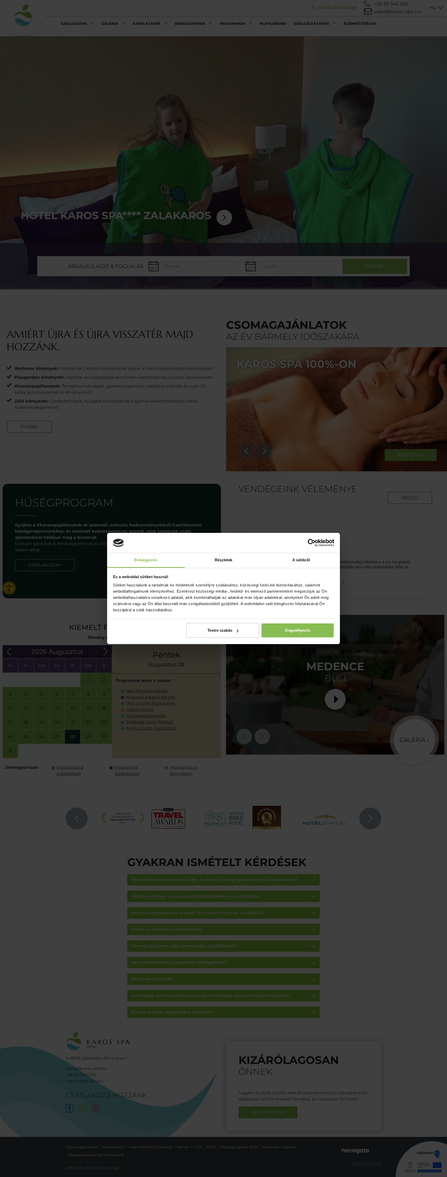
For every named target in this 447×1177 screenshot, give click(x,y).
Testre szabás (219, 630)
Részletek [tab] (224, 560)
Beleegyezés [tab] (145, 560)
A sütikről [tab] (301, 560)
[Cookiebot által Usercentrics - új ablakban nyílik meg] (311, 543)
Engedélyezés (297, 630)
